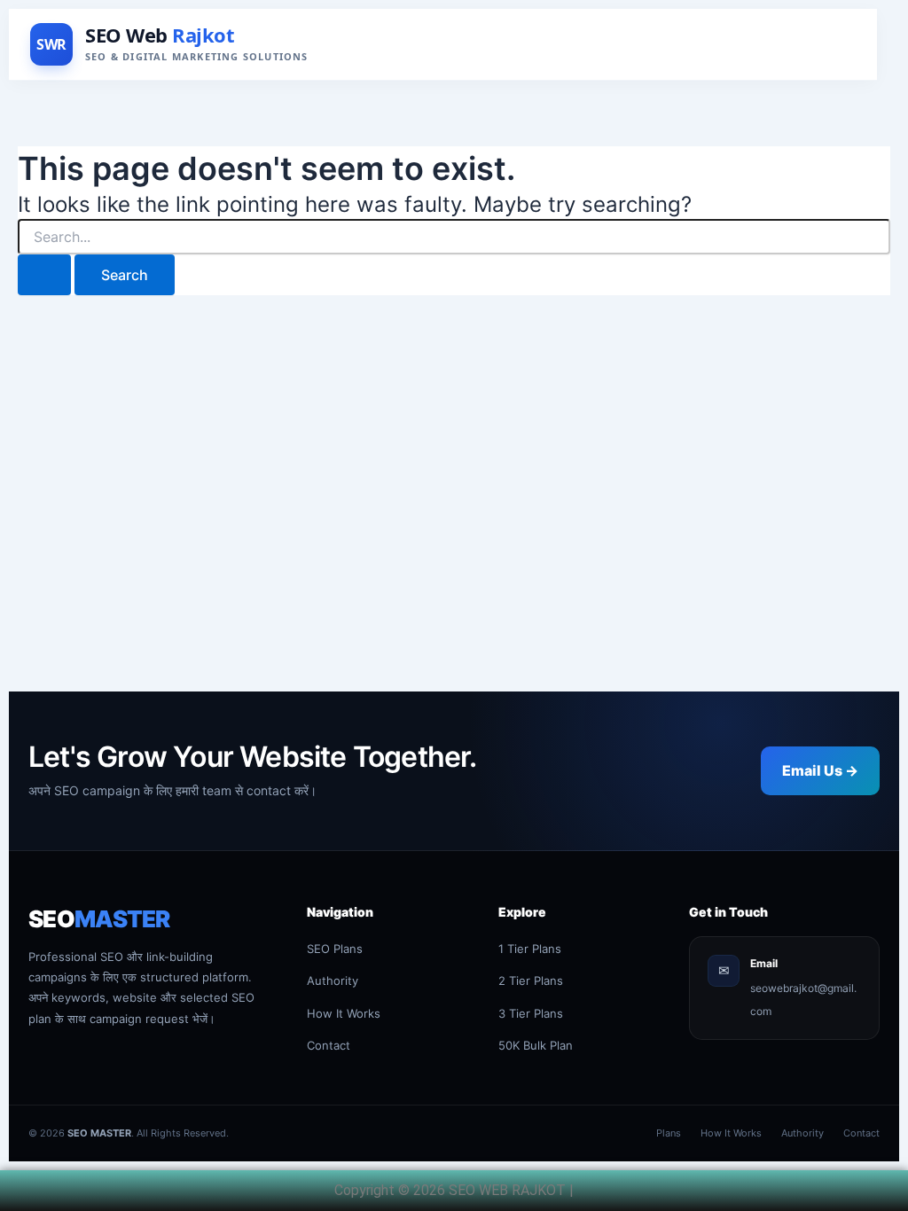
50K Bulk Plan (535, 1045)
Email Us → (820, 770)
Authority (332, 980)
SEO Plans (335, 948)
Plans (668, 1133)
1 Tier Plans (529, 948)
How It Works (343, 1013)
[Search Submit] (44, 274)
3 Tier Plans (530, 1013)
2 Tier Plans (530, 980)
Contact (328, 1045)
